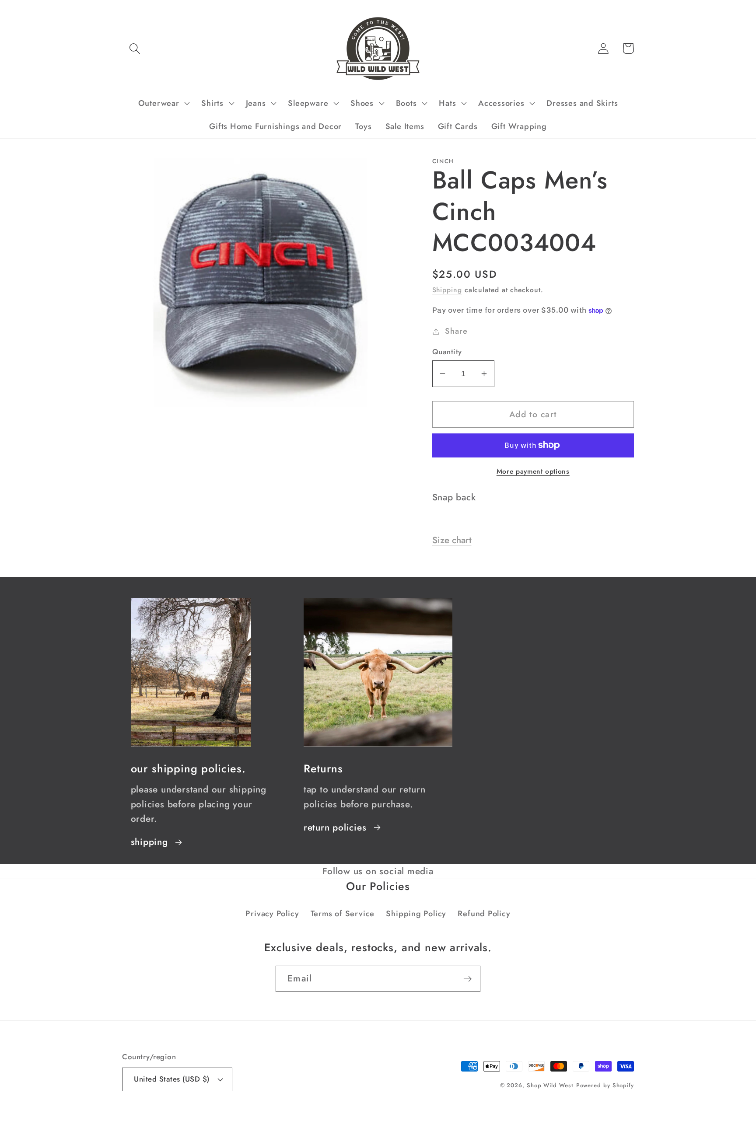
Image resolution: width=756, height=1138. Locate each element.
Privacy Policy (272, 913)
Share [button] (456, 331)
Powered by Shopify (605, 1085)
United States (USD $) (172, 1079)
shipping (149, 841)
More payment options (533, 471)
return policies (335, 827)
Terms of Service (342, 913)
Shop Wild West (550, 1085)
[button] (134, 48)
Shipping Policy (416, 913)
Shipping (447, 290)
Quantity (447, 352)
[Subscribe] (467, 979)
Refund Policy (484, 913)
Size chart (452, 540)
